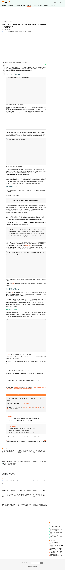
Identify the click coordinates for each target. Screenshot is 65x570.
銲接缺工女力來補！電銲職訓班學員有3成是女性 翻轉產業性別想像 (9, 460)
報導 (12, 292)
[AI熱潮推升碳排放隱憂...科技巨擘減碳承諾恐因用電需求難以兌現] (9, 468)
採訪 (13, 283)
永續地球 (35, 5)
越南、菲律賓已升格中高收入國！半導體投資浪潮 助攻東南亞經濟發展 (40, 460)
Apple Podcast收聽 (26, 407)
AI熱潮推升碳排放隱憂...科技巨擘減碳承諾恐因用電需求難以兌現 (9, 474)
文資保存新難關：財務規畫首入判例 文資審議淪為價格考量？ (24, 505)
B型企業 (8, 436)
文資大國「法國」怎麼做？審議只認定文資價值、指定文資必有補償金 (9, 505)
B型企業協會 (17, 387)
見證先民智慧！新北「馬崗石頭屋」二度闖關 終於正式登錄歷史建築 (9, 491)
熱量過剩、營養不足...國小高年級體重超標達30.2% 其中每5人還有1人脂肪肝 (24, 460)
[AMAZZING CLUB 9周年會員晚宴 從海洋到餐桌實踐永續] (24, 485)
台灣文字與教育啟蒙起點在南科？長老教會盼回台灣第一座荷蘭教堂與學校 (40, 505)
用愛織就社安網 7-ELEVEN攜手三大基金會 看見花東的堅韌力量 (40, 491)
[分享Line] (3, 68)
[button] (62, 2)
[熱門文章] (62, 523)
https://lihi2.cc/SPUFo (24, 403)
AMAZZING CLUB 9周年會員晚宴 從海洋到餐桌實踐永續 (24, 491)
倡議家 (5, 21)
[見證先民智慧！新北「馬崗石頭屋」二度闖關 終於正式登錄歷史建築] (9, 485)
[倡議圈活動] (62, 540)
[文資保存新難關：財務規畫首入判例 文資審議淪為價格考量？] (24, 498)
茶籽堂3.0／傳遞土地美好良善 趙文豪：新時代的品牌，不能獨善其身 (23, 418)
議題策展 (46, 5)
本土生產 (34, 436)
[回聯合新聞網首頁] (3, 2)
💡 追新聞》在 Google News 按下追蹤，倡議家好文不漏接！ (22, 428)
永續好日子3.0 (11, 5)
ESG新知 (23, 5)
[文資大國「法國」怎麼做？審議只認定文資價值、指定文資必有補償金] (9, 498)
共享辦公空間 (28, 245)
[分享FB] (3, 65)
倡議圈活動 (52, 5)
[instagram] (55, 2)
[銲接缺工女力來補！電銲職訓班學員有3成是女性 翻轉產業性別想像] (9, 454)
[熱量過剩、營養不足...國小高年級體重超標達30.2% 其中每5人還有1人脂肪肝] (24, 454)
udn (2, 21)
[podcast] (57, 2)
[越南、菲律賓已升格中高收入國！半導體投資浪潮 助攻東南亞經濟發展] (40, 454)
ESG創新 (18, 5)
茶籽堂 (8, 355)
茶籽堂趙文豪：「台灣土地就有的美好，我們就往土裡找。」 (21, 420)
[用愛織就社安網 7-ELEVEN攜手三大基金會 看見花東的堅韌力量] (40, 485)
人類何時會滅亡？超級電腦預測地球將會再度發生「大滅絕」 (21, 432)
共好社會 (29, 5)
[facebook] (54, 2)
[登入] (60, 2)
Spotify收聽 (36, 407)
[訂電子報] (59, 2)
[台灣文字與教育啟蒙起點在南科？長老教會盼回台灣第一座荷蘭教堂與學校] (40, 498)
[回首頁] (6, 2)
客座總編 (4, 5)
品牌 (13, 436)
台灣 (39, 436)
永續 (29, 436)
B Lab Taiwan (19, 436)
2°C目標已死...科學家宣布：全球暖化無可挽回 (18, 430)
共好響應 (40, 5)
